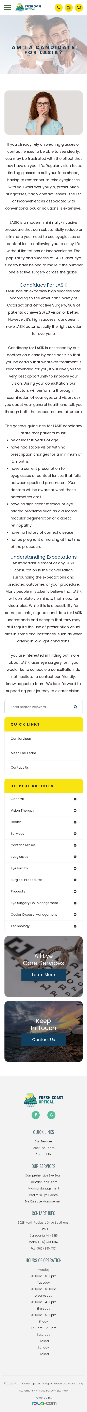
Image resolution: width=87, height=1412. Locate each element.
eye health (19, 868)
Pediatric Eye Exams (43, 1195)
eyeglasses (19, 856)
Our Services (21, 738)
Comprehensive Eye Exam (43, 1175)
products (18, 891)
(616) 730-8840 (48, 1242)
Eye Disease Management (44, 1201)
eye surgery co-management (34, 903)
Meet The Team (23, 753)
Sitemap (62, 1391)
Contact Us (20, 767)
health (16, 822)
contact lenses (23, 845)
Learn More (43, 975)
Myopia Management (43, 1188)
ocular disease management (34, 914)
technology (20, 926)
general (17, 799)
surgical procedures (26, 880)
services (17, 833)
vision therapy (22, 810)
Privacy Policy (45, 1391)
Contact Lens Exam (43, 1182)
